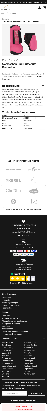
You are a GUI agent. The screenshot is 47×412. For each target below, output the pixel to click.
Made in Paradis (8, 368)
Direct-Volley (7, 350)
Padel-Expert (7, 376)
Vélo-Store (28, 371)
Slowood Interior (30, 347)
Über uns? (6, 315)
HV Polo (10, 59)
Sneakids (28, 355)
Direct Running (7, 347)
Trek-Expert (28, 363)
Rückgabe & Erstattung (11, 323)
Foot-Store (6, 355)
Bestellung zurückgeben (23, 269)
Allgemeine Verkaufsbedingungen (15, 321)
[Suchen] (8, 13)
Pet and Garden (30, 345)
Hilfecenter (6, 300)
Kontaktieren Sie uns (23, 228)
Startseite (5, 19)
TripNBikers (29, 368)
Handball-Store (8, 360)
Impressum (6, 326)
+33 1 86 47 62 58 (23, 235)
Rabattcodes (7, 308)
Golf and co (6, 358)
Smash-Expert (29, 350)
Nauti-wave (6, 371)
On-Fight (5, 374)
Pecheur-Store (30, 342)
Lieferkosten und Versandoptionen (15, 331)
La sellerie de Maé (9, 366)
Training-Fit (28, 360)
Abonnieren (36, 393)
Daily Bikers (6, 345)
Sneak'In (27, 353)
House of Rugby (8, 363)
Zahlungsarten (7, 328)
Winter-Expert (29, 374)
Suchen (13, 13)
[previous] (1, 185)
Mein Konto (6, 297)
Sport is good (29, 358)
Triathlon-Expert (30, 366)
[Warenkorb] (45, 7)
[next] (45, 185)
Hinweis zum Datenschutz (12, 334)
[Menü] (2, 13)
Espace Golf (6, 353)
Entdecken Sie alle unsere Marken (24, 209)
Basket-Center (7, 342)
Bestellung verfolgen (10, 302)
